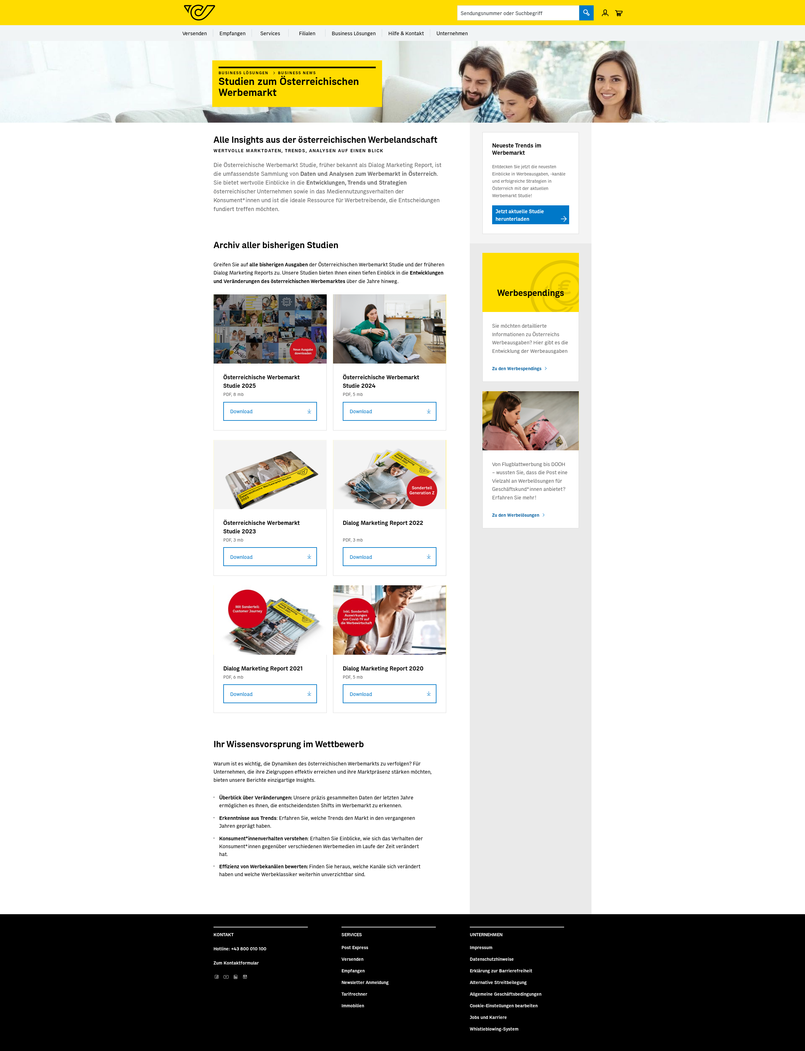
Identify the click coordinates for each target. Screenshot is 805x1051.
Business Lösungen (354, 33)
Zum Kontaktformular (236, 962)
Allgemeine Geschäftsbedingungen (505, 994)
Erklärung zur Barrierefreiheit (501, 970)
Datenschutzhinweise (492, 959)
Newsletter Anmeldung (365, 982)
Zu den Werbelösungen (515, 515)
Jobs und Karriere (488, 1017)
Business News (297, 73)
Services (270, 33)
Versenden (194, 33)
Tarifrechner (354, 994)
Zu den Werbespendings (516, 368)
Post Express (354, 947)
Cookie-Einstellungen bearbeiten (504, 1005)
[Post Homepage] (199, 12)
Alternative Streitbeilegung (498, 982)
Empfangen (232, 33)
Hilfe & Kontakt (406, 33)
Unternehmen (452, 33)
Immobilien (352, 1005)
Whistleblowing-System (494, 1028)
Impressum (481, 947)
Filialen (307, 33)
